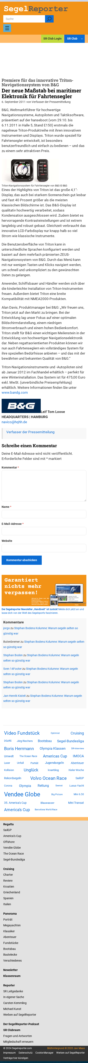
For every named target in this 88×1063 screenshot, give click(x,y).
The (6, 853)
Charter (8, 874)
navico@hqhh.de (14, 422)
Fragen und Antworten (17, 1036)
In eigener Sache (13, 997)
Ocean (13, 853)
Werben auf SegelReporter (19, 1014)
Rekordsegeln (12, 778)
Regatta (8, 824)
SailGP (80, 778)
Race (20, 853)
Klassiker (9, 931)
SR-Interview (77, 748)
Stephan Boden (13, 655)
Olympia (25, 786)
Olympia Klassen (52, 748)
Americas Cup (55, 756)
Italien (7, 904)
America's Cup (17, 809)
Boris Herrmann (19, 748)
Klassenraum (11, 976)
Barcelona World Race (46, 809)
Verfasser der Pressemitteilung (30, 432)
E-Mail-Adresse (13, 523)
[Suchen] (49, 19)
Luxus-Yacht (76, 785)
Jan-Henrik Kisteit (14, 695)
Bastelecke (10, 954)
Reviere (7, 880)
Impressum (9, 1052)
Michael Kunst (12, 1009)
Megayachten (12, 925)
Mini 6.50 (79, 794)
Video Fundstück (22, 733)
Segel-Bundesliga (70, 741)
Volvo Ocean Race (48, 778)
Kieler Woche (76, 770)
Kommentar (10, 467)
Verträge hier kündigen (15, 1058)
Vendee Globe (22, 794)
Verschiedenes (12, 960)
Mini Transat (76, 802)
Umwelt (9, 756)
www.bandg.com (15, 393)
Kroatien (8, 886)
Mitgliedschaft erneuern (18, 1041)
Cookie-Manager (44, 1052)
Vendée (8, 847)
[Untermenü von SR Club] (82, 39)
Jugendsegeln (54, 763)
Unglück (31, 769)
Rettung (43, 786)
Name (6, 506)
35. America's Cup (15, 802)
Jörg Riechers (25, 740)
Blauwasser (47, 802)
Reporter (9, 985)
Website (7, 540)
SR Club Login (52, 38)
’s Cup (17, 836)
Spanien (8, 898)
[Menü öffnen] (7, 28)
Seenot (59, 785)
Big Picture (57, 794)
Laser (7, 763)
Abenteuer (77, 763)
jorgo (6, 628)
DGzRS (7, 740)
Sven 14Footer (12, 668)
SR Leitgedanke (13, 991)
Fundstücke (10, 943)
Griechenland (11, 892)
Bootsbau (45, 741)
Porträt (34, 763)
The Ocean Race (28, 756)
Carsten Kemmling (15, 1003)
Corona (8, 785)
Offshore (9, 842)
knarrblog (53, 770)
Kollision (9, 770)
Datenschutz (26, 1052)
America (8, 836)
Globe (17, 847)
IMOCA (78, 756)
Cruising (77, 733)
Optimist (55, 733)
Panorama (10, 913)
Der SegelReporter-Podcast (21, 1024)
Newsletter (10, 970)
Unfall (20, 762)
